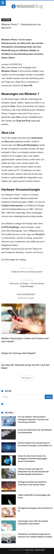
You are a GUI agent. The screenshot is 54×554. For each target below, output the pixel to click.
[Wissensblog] (27, 3)
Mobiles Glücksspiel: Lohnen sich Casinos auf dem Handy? (25, 340)
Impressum (29, 550)
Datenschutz (40, 550)
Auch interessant (26, 294)
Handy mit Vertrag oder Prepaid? (18, 353)
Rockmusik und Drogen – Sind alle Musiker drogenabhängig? (27, 283)
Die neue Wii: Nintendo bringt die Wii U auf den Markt (25, 366)
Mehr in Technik (26, 298)
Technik (6, 20)
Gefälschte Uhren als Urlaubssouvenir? (27, 270)
